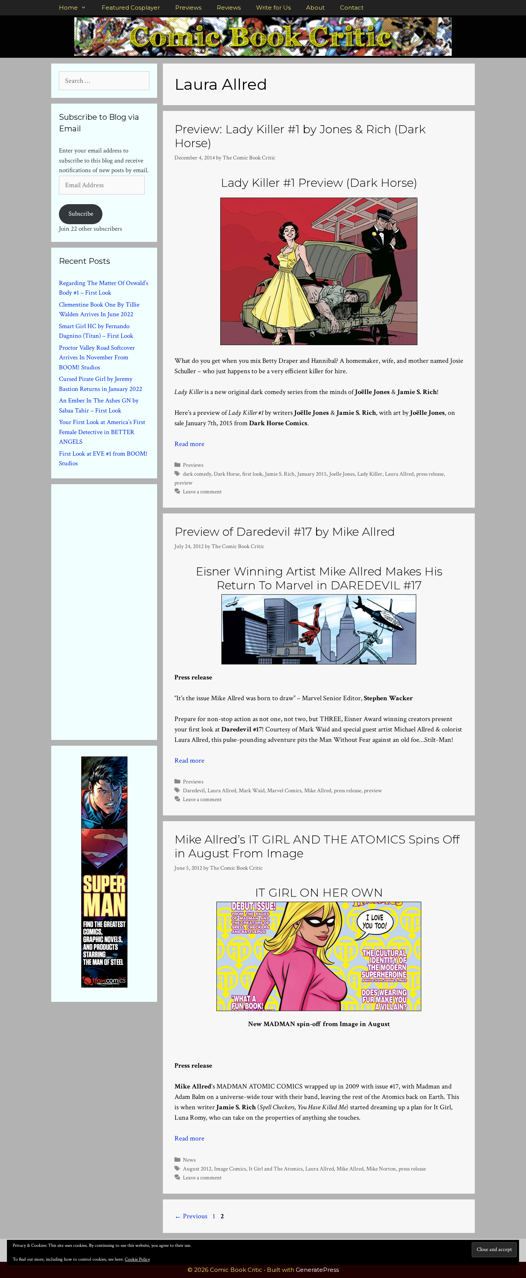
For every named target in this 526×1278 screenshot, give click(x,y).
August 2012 (197, 1168)
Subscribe (81, 214)
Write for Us (273, 7)
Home (68, 7)
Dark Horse (227, 474)
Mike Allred (317, 790)
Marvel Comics (284, 790)
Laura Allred (399, 474)
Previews (188, 7)
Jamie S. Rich (280, 474)
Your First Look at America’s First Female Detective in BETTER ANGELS (102, 432)
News (189, 1160)
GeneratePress (317, 1269)
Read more (189, 443)
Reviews (229, 7)
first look (252, 474)
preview (183, 482)
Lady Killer (369, 474)
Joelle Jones (342, 474)
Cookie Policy (137, 1259)
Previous (190, 1216)
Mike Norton (381, 1168)
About (315, 7)
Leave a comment (202, 491)
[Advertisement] (116, 610)
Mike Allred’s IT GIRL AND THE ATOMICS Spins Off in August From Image (316, 846)
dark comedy (197, 474)
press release (430, 474)
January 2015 (312, 474)
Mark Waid (252, 790)
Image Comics (230, 1168)
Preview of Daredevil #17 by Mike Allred (284, 532)
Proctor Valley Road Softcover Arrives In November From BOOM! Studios (97, 358)
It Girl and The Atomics (276, 1168)
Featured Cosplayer (131, 7)
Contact (352, 7)
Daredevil (194, 790)
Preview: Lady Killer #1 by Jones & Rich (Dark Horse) (299, 136)
